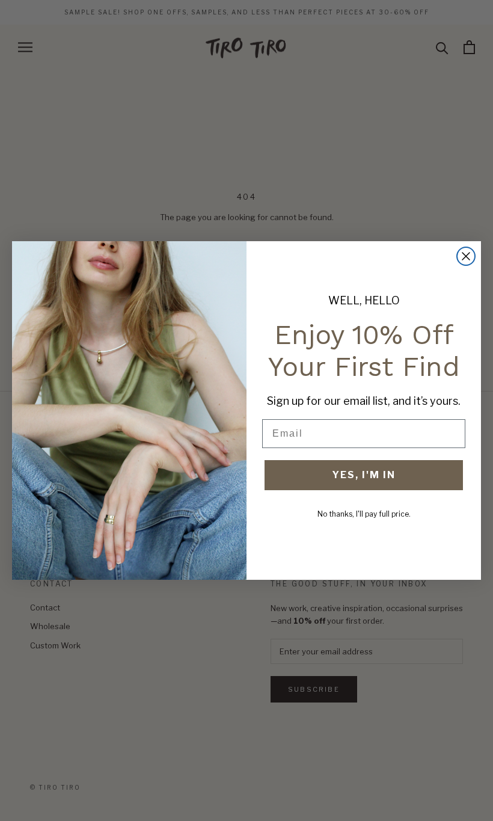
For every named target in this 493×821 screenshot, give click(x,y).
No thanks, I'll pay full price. (364, 513)
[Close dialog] (466, 256)
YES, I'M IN (364, 475)
